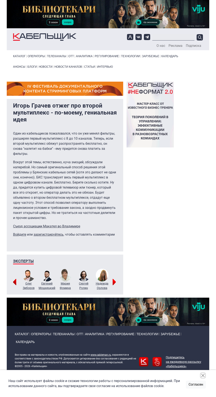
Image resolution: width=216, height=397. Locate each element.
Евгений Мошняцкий (47, 286)
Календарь (169, 56)
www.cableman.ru (100, 354)
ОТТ (71, 56)
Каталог (19, 56)
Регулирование (107, 56)
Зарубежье (150, 56)
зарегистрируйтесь (48, 234)
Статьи (89, 66)
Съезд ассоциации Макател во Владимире (46, 226)
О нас (161, 46)
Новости (45, 66)
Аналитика (84, 56)
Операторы (36, 56)
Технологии (130, 56)
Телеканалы (56, 56)
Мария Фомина (65, 286)
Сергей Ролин (83, 286)
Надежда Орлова (102, 286)
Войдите (19, 234)
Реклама (175, 46)
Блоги (32, 66)
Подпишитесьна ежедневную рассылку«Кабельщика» (183, 362)
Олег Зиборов (29, 286)
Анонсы (19, 66)
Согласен (196, 384)
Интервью (105, 66)
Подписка (193, 46)
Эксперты (23, 261)
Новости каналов (68, 66)
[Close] (203, 375)
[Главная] (44, 37)
